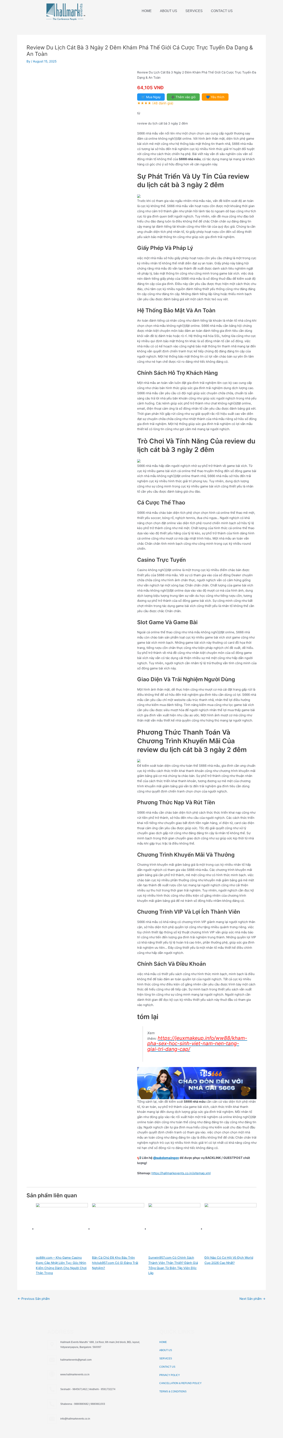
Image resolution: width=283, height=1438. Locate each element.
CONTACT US (222, 11)
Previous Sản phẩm (34, 1298)
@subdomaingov (166, 1158)
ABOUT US (168, 11)
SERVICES (194, 11)
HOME (147, 11)
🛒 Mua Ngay (151, 97)
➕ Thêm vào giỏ (183, 97)
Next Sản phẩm (252, 1298)
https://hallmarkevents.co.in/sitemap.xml (181, 1173)
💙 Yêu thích (215, 97)
